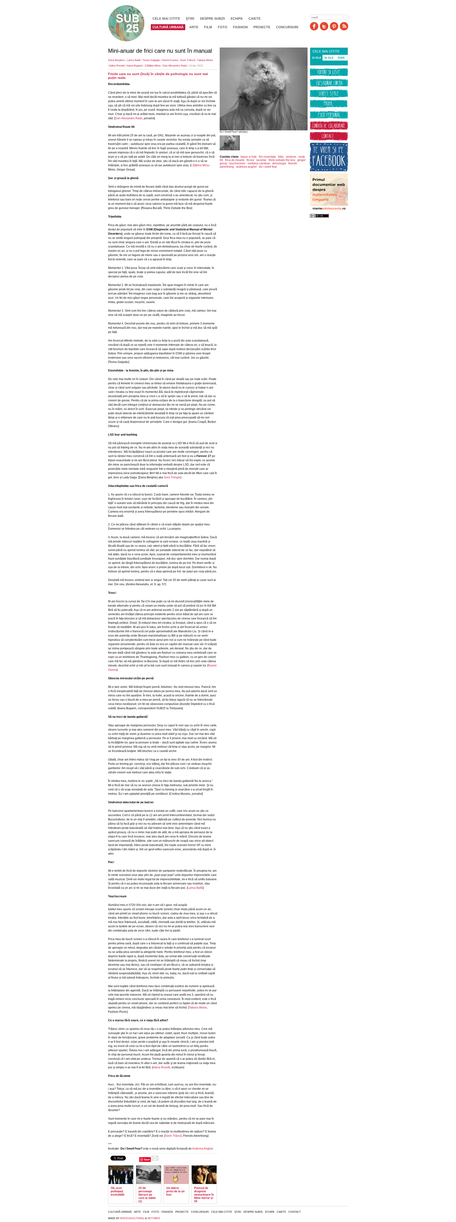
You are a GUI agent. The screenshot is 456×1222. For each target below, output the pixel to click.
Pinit (334, 26)
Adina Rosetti (116, 65)
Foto (222, 27)
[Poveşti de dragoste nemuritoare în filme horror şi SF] (204, 1174)
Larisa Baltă (133, 60)
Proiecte (261, 27)
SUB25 (132, 23)
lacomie (261, 160)
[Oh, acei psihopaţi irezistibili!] (120, 1174)
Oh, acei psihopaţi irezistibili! (117, 1191)
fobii (281, 156)
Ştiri (190, 18)
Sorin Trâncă (187, 60)
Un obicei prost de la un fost (175, 1191)
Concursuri (287, 27)
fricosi (250, 160)
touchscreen (237, 163)
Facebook (314, 26)
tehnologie (279, 163)
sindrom (291, 156)
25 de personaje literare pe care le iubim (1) (147, 1194)
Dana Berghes (116, 60)
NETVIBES (153, 1218)
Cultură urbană (168, 27)
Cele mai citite (166, 18)
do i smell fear (268, 166)
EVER (341, 57)
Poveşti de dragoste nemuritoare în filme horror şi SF (204, 1194)
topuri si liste (249, 156)
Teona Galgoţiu (151, 60)
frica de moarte (234, 160)
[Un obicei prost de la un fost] (176, 1174)
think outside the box (282, 160)
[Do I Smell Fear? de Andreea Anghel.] (230, 149)
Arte (193, 27)
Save (147, 1159)
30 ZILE (328, 57)
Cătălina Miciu (153, 65)
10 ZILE (316, 57)
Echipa (237, 18)
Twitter (324, 26)
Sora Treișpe (171, 477)
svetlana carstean (258, 163)
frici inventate (267, 156)
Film (208, 27)
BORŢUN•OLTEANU (132, 1218)
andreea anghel (246, 166)
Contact (294, 1211)
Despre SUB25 (212, 18)
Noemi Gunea (170, 60)
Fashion (240, 27)
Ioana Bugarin (134, 65)
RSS (344, 26)
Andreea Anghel (202, 1148)
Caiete (254, 18)
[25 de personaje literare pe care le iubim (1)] (148, 1174)
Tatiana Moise (205, 60)
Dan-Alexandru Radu (175, 65)
